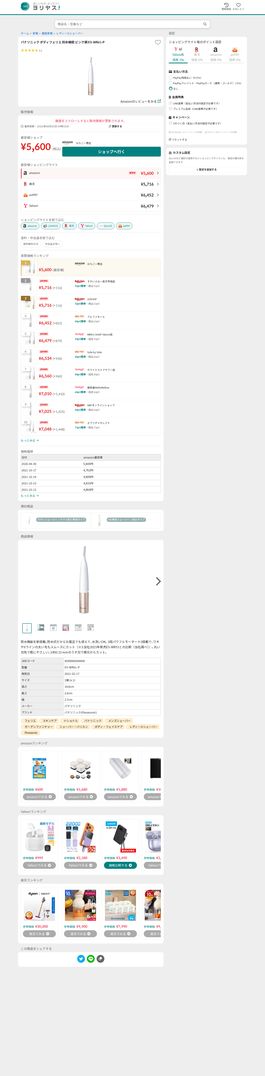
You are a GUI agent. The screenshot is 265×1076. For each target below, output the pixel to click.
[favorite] (158, 42)
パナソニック (92, 720)
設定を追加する (208, 169)
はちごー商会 (83, 143)
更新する (117, 126)
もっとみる (28, 440)
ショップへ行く (111, 151)
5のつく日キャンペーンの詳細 (222, 132)
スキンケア (50, 720)
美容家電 (47, 33)
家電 (35, 33)
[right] (158, 581)
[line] (91, 959)
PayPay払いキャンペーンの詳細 (187, 132)
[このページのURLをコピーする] (100, 959)
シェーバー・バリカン (74, 726)
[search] (205, 24)
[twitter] (81, 959)
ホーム (25, 33)
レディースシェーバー (69, 33)
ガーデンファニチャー (39, 726)
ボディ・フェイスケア (109, 726)
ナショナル (71, 720)
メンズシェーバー (119, 720)
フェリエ (30, 720)
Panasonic (31, 732)
